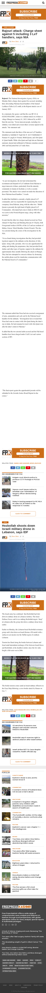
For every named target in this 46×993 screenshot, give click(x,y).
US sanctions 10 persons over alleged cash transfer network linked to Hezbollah (25, 728)
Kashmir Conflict (8, 963)
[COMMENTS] (35, 80)
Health (5, 965)
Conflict (38, 960)
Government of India (9, 968)
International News (9, 971)
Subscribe (24, 987)
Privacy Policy (38, 985)
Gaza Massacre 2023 (22, 710)
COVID (40, 963)
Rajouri (38, 463)
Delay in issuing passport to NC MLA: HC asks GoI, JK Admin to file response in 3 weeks (27, 503)
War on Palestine (9, 711)
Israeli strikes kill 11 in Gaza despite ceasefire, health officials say (27, 751)
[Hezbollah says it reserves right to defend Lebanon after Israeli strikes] (6, 741)
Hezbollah (34, 710)
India (31, 960)
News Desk (15, 41)
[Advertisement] (23, 286)
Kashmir (25, 960)
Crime (11, 965)
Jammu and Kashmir (21, 463)
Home (5, 985)
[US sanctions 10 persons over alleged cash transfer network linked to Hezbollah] (6, 729)
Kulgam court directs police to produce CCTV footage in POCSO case (26, 479)
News (32, 463)
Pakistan (33, 963)
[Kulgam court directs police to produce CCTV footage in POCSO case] (6, 480)
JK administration (24, 968)
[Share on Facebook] (10, 80)
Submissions (27, 985)
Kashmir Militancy (22, 963)
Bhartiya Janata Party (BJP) (24, 965)
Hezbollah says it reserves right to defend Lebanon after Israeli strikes (27, 739)
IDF (40, 710)
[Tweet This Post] (15, 80)
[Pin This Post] (25, 80)
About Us (18, 985)
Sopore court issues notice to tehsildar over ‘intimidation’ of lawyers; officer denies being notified (25, 492)
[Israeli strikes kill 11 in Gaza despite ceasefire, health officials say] (6, 753)
